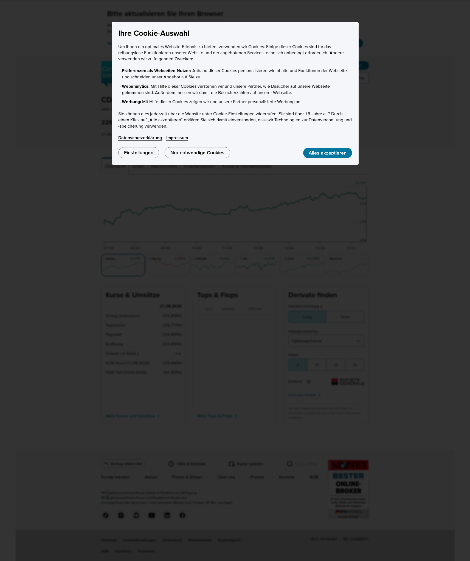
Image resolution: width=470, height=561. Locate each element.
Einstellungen (138, 152)
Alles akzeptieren (328, 153)
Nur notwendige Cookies (197, 152)
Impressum (177, 137)
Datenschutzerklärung (140, 137)
